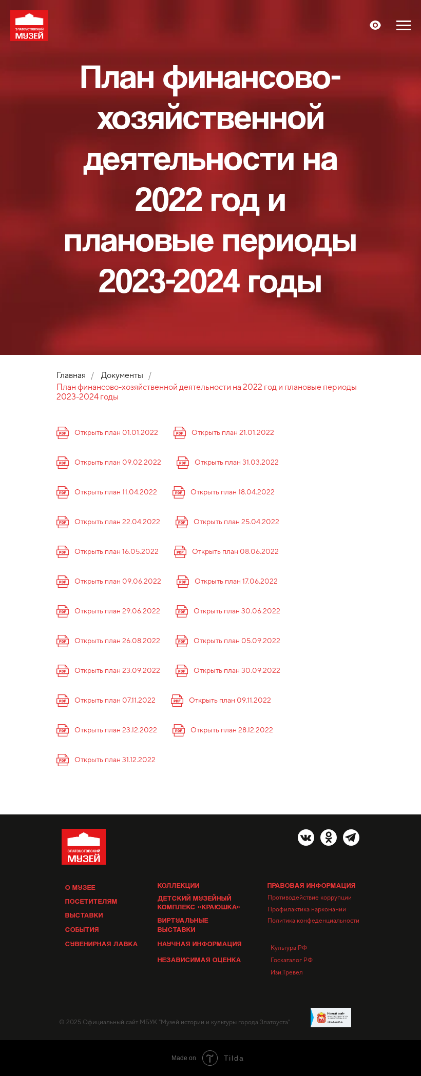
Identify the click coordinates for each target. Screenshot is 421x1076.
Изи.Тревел (287, 972)
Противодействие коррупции (309, 897)
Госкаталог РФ (292, 960)
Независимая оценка (199, 959)
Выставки (84, 914)
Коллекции (179, 885)
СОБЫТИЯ (82, 929)
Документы (122, 375)
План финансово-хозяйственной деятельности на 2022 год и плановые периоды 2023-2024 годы (206, 392)
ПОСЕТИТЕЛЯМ (91, 900)
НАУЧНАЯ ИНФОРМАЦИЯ (200, 943)
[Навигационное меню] (403, 26)
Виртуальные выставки (183, 924)
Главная (71, 375)
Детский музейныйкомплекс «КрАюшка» (199, 902)
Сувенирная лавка (101, 943)
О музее (80, 887)
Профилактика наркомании (306, 909)
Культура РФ (289, 947)
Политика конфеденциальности (313, 920)
